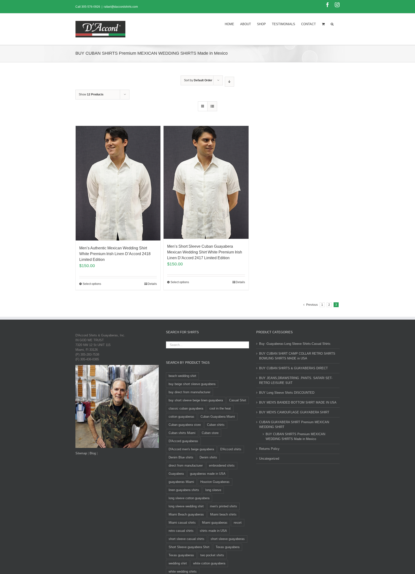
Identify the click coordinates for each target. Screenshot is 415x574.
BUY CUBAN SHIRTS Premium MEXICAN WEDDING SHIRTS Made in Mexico (295, 436)
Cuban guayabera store (185, 425)
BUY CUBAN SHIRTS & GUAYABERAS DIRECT (293, 368)
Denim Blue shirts (181, 457)
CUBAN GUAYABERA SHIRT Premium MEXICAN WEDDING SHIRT (294, 424)
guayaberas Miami (181, 482)
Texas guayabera (227, 547)
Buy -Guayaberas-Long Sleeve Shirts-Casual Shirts (294, 344)
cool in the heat (220, 408)
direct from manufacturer (186, 465)
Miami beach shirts (223, 514)
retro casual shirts (181, 531)
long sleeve (213, 490)
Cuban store (210, 433)
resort (238, 522)
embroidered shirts (222, 465)
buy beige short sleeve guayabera (192, 384)
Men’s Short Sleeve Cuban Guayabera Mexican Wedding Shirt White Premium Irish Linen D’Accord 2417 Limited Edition (204, 252)
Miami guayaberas (214, 522)
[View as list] (212, 106)
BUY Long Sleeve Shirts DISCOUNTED (286, 392)
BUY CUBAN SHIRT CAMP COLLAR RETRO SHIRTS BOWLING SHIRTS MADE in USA (297, 356)
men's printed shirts (223, 506)
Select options (92, 284)
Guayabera (176, 473)
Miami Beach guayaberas (186, 514)
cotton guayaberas (181, 416)
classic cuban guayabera (186, 408)
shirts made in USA (213, 531)
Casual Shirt (237, 400)
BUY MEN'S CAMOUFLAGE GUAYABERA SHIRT (294, 412)
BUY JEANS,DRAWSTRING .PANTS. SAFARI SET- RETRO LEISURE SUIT (295, 380)
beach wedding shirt (182, 376)
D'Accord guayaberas (183, 441)
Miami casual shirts (182, 522)
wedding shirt (178, 563)
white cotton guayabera (209, 563)
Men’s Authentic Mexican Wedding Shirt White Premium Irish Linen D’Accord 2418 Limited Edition (115, 254)
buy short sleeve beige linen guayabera (196, 400)
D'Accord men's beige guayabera (191, 449)
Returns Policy (269, 449)
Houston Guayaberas (215, 482)
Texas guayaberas (181, 555)
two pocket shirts (212, 555)
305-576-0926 (90, 6)
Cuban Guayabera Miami (218, 416)
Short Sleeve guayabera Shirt (189, 547)
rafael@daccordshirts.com (121, 6)
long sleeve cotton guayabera (189, 498)
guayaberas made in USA (208, 473)
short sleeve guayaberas (228, 539)
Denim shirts (208, 457)
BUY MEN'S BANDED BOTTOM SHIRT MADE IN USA (297, 402)
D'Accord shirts (230, 449)
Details (152, 284)
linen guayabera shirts (184, 490)
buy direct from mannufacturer (189, 392)
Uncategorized (269, 458)
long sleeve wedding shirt (186, 506)
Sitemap (81, 453)
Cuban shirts (216, 425)
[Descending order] (229, 82)
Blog (93, 453)
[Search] (332, 23)
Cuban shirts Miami (182, 433)
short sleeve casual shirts (186, 539)
